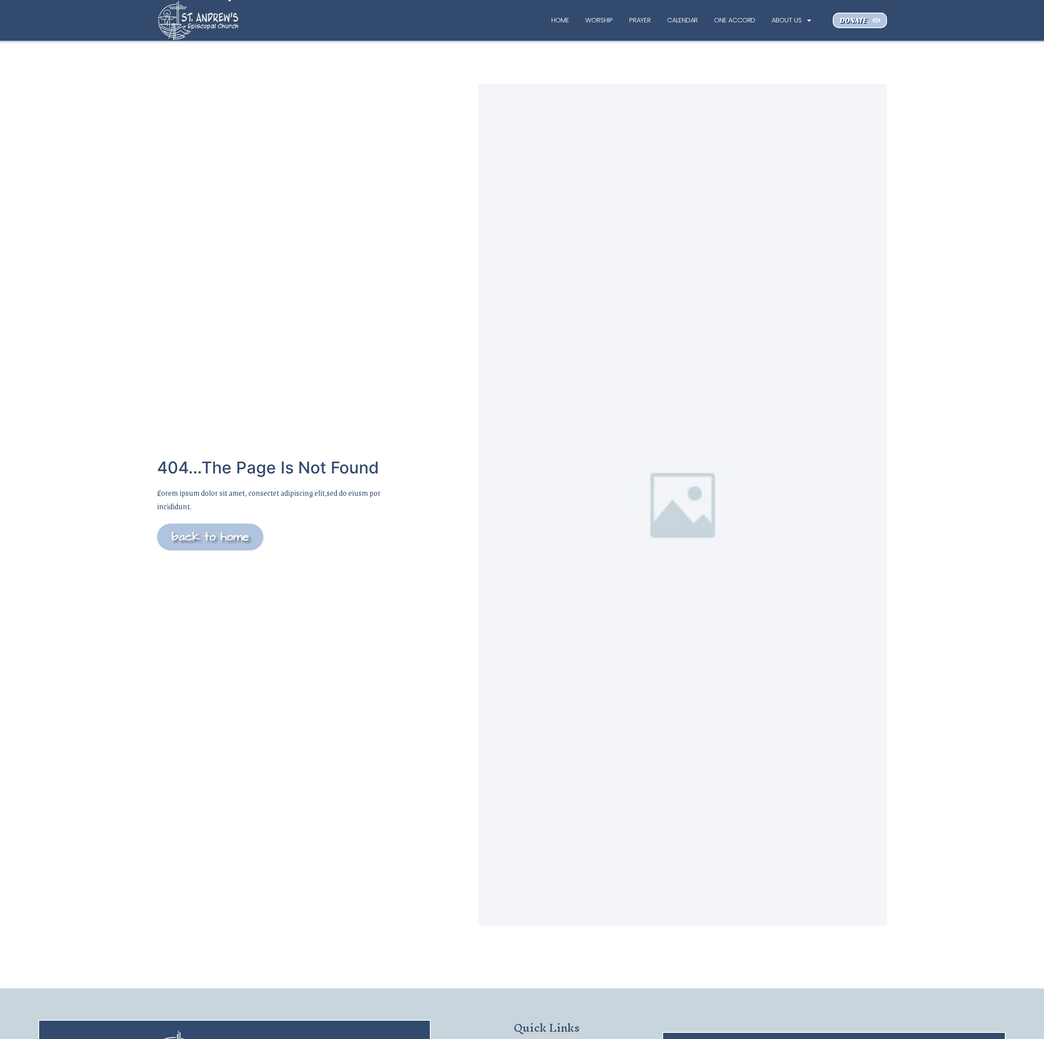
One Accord (734, 20)
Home (560, 20)
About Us (786, 20)
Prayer (640, 20)
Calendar (682, 20)
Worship (599, 20)
